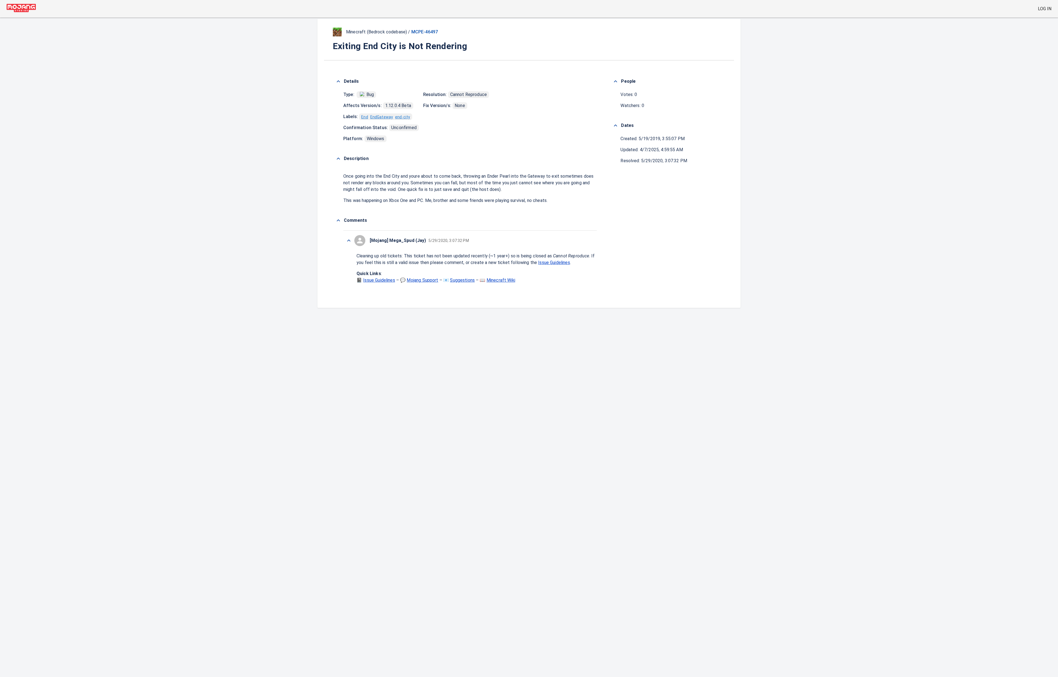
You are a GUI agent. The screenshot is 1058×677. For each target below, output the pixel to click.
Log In (1044, 8)
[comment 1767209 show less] (348, 240)
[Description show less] (338, 158)
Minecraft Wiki (501, 280)
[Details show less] (338, 81)
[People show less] (615, 81)
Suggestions (462, 280)
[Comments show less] (338, 220)
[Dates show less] (615, 125)
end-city (402, 117)
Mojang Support (422, 280)
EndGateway (381, 117)
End (364, 117)
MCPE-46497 (424, 31)
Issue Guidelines (554, 262)
